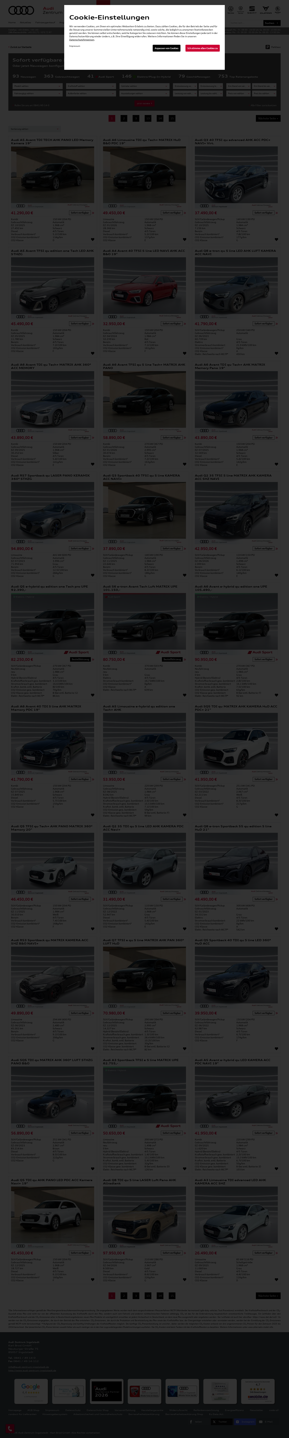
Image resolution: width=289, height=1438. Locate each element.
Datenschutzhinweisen (81, 39)
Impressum (74, 46)
